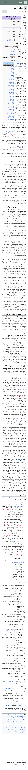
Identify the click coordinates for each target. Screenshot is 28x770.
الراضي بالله (11, 95)
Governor (9, 19)
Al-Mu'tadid (9, 41)
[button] (25, 2)
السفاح (12, 66)
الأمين (12, 73)
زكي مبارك (6, 645)
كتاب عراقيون (22, 732)
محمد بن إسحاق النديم (13, 124)
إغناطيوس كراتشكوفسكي (9, 630)
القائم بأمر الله (11, 103)
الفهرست (21, 124)
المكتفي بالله (11, 89)
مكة (20, 82)
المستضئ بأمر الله (10, 113)
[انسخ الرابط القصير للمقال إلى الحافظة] (22, 8)
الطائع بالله (11, 100)
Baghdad (5, 32)
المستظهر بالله (11, 106)
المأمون (12, 75)
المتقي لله (12, 96)
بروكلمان (21, 497)
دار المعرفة (17, 604)
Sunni (11, 54)
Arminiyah (14, 19)
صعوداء (23, 136)
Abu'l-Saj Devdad (11, 26)
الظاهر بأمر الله (10, 116)
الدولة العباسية (8, 63)
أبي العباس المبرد (9, 131)
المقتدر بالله (11, 92)
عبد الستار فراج (6, 509)
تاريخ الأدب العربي (11, 497)
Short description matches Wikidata (14, 726)
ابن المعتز (15, 721)
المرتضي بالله (11, 90)
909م (25, 64)
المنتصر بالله (11, 80)
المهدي (12, 69)
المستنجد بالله (11, 112)
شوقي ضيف (8, 717)
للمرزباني (12, 525)
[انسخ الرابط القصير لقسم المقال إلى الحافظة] (25, 71)
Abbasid (13, 49)
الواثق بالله (11, 78)
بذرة (20, 708)
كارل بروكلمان (23, 562)
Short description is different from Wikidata (15, 727)
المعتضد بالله (11, 88)
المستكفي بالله (11, 97)
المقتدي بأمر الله (10, 105)
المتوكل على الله (10, 79)
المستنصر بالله (11, 117)
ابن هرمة (23, 722)
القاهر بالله (11, 93)
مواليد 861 (16, 729)
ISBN (22, 700)
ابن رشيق (13, 386)
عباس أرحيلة (22, 688)
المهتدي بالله (11, 85)
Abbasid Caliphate (11, 29)
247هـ (25, 28)
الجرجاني (19, 541)
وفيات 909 (10, 729)
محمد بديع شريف (19, 554)
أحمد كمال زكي (19, 418)
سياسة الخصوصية (23, 764)
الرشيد (12, 72)
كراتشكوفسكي (19, 389)
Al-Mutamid (10, 39)
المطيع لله (12, 99)
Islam (14, 54)
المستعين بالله (11, 82)
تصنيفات (24, 726)
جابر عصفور (20, 459)
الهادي (12, 71)
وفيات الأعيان (19, 594)
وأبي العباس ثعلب (19, 132)
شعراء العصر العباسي (20, 730)
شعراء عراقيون (12, 730)
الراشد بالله (11, 109)
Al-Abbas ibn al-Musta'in (7, 23)
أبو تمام (7, 714)
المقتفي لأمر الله (10, 110)
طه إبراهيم (21, 395)
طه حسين (9, 653)
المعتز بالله (11, 83)
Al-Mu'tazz (13, 51)
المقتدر (24, 61)
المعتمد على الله (10, 86)
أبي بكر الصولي (7, 535)
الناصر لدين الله (10, 114)
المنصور (12, 68)
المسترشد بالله (11, 107)
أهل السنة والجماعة (21, 716)
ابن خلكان (20, 153)
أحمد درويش (9, 721)
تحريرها (21, 711)
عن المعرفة (17, 764)
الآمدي (6, 538)
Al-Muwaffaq (9, 40)
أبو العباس (23, 719)
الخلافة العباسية (14, 703)
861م (25, 30)
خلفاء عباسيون (22, 729)
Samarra (5, 29)
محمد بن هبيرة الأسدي (11, 134)
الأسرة (19, 49)
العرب (20, 68)
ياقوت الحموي (21, 146)
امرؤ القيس (13, 716)
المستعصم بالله (11, 119)
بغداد (25, 33)
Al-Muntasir (10, 37)
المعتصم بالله (11, 76)
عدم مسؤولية (11, 764)
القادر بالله (11, 102)
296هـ (18, 63)
